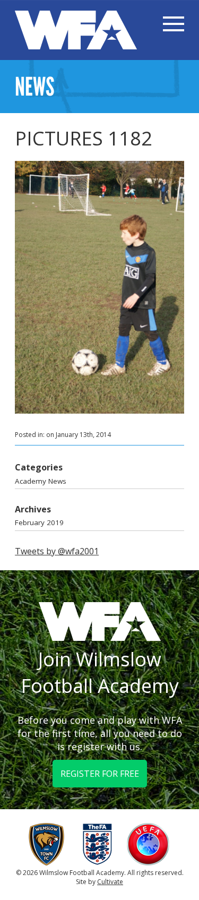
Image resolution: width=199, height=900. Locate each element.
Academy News (40, 481)
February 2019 (39, 522)
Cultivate (110, 881)
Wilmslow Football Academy (76, 30)
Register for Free (99, 773)
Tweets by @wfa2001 (57, 551)
